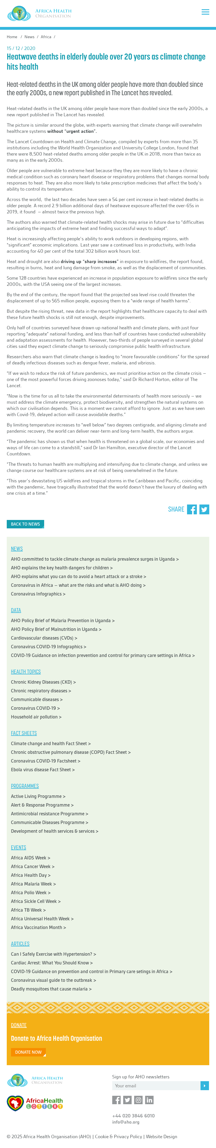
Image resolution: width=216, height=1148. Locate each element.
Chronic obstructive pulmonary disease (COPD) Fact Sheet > (71, 752)
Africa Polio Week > (31, 893)
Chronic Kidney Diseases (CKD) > (43, 682)
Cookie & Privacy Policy (118, 1136)
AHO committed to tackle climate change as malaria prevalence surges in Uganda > (95, 559)
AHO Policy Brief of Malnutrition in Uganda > (56, 629)
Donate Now (28, 1052)
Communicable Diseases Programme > (50, 822)
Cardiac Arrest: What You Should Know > (52, 963)
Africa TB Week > (28, 910)
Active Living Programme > (38, 796)
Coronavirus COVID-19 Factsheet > (46, 761)
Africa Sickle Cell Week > (36, 901)
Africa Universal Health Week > (42, 919)
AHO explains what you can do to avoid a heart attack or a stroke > (79, 576)
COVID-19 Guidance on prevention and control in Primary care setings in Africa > (92, 971)
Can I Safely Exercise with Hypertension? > (53, 954)
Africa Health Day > (31, 875)
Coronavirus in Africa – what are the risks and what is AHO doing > (78, 585)
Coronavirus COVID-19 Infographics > (49, 647)
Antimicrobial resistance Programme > (50, 814)
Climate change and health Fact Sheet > (51, 744)
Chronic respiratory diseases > (41, 691)
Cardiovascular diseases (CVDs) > (44, 638)
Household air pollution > (36, 717)
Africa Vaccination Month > (38, 927)
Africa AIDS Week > (31, 858)
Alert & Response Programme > (42, 805)
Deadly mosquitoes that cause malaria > (51, 989)
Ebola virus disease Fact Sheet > (43, 770)
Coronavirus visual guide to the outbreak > (53, 980)
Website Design (161, 1136)
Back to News (25, 524)
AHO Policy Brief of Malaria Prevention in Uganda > (63, 621)
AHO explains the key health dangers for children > (62, 568)
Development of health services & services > (55, 831)
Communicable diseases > (37, 699)
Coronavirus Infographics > (38, 594)
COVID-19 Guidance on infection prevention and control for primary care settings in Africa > (103, 655)
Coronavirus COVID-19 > (35, 708)
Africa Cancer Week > (33, 866)
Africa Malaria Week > (33, 884)
